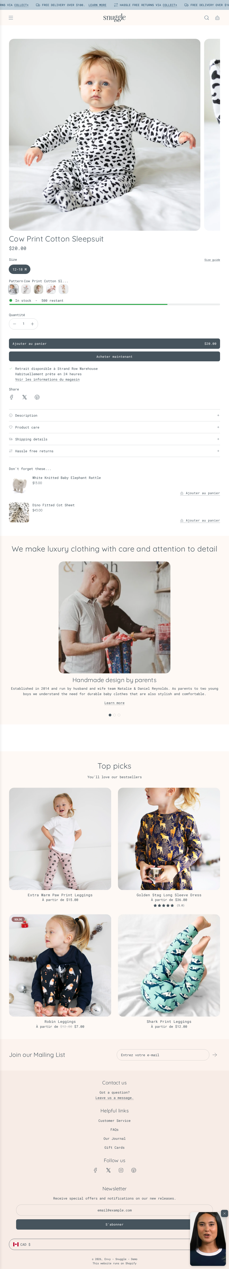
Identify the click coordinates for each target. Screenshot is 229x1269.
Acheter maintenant (114, 356)
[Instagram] (121, 1170)
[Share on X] (24, 398)
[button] (208, 1239)
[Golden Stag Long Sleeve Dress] (169, 839)
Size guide (212, 259)
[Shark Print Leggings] (169, 965)
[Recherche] (206, 17)
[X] (108, 1170)
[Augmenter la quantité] (32, 324)
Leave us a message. (114, 1097)
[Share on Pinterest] (37, 398)
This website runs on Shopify (114, 1263)
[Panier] (217, 17)
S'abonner (115, 1224)
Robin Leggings (60, 1021)
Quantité (17, 314)
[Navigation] (10, 17)
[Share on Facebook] (11, 398)
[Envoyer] (214, 1054)
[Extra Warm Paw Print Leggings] (60, 839)
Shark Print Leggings (169, 1021)
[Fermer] (224, 1213)
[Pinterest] (133, 1170)
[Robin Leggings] (60, 965)
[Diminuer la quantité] (14, 324)
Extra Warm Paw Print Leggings (60, 895)
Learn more (114, 702)
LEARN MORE (95, 5)
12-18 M (20, 269)
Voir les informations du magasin (47, 379)
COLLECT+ (19, 5)
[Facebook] (95, 1170)
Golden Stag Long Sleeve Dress (169, 895)
